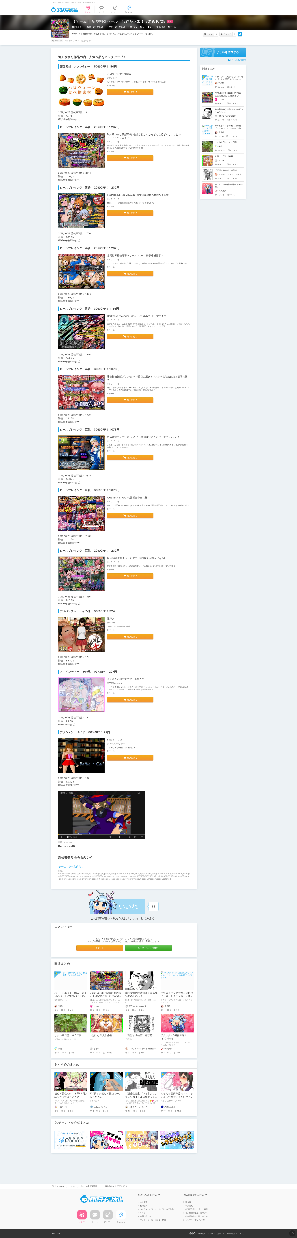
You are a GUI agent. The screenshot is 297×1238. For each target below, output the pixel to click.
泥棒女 (110, 618)
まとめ (72, 1186)
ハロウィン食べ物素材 (119, 73)
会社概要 (143, 1202)
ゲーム (173, 27)
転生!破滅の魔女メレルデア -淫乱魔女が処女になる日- (137, 558)
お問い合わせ (145, 1216)
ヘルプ (143, 1213)
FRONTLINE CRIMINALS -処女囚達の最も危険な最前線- (138, 194)
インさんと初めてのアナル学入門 (125, 679)
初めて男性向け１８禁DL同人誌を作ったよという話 (70, 1095)
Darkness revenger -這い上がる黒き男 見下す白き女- (137, 315)
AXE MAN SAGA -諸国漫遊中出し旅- (127, 497)
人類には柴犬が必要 (101, 1035)
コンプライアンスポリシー (196, 1220)
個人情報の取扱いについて (196, 1213)
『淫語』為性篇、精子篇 (139, 1035)
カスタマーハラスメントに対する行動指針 (157, 1209)
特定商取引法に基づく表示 (196, 1209)
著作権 (188, 1202)
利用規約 (143, 1205)
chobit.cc (68, 842)
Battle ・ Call (114, 739)
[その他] (244, 34)
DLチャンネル (64, 9)
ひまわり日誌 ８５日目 (68, 1035)
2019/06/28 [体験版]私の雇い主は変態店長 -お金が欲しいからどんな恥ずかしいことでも (228, 95)
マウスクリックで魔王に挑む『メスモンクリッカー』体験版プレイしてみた (177, 996)
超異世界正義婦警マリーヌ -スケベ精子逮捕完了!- (135, 255)
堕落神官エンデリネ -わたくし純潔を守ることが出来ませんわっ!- (143, 437)
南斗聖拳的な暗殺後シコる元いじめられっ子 (141, 994)
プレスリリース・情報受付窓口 (153, 1220)
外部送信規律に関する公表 (196, 1216)
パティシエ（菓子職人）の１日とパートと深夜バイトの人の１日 (70, 996)
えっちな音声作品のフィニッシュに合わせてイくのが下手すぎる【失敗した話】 (177, 1096)
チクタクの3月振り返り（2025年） (174, 1037)
